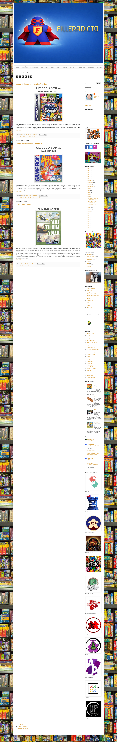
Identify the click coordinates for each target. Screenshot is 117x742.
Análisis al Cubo (90, 333)
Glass (88, 302)
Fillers (29, 265)
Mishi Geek (89, 363)
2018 (88, 217)
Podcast (91, 67)
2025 (88, 170)
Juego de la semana (24, 136)
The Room (89, 311)
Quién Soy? (88, 105)
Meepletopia (90, 359)
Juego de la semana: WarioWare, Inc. (31, 84)
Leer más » (18, 130)
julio (89, 190)
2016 (88, 221)
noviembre (90, 182)
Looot (88, 459)
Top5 (52, 67)
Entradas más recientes (22, 270)
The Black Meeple (91, 372)
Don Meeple (89, 338)
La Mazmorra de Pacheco (93, 351)
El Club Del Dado (91, 340)
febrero (90, 209)
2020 (88, 213)
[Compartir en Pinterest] (46, 135)
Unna (88, 373)
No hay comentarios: (32, 134)
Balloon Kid (22, 197)
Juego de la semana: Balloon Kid (30, 144)
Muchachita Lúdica (91, 366)
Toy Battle (96, 422)
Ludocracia (90, 458)
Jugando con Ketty (91, 347)
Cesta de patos (91, 450)
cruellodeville (90, 444)
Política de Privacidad (23, 728)
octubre (90, 184)
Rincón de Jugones (91, 368)
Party (88, 263)
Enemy (88, 298)
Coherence (89, 290)
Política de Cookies (22, 726)
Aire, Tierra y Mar (23, 205)
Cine (58, 67)
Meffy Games (90, 361)
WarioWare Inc (35, 136)
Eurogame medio (91, 258)
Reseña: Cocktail (90, 440)
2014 (88, 225)
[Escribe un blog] (41, 135)
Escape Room (90, 300)
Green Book (89, 303)
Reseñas (25, 67)
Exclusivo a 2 (90, 259)
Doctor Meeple (90, 337)
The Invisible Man (91, 309)
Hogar (88, 305)
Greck (96, 94)
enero (89, 211)
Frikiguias (89, 345)
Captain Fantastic (91, 288)
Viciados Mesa (90, 375)
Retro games (41, 197)
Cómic (72, 67)
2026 (88, 168)
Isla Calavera (97, 384)
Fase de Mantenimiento (92, 344)
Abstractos (89, 254)
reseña (32, 265)
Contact (99, 67)
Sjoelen (95, 396)
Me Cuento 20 (90, 358)
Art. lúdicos (34, 67)
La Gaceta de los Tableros (93, 349)
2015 (88, 223)
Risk (95, 409)
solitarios (89, 266)
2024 (88, 172)
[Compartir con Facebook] (45, 135)
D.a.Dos (88, 335)
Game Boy (27, 197)
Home (17, 67)
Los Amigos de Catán (92, 352)
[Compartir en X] (43, 135)
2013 (88, 227)
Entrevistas (44, 67)
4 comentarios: (32, 263)
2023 (88, 174)
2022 (88, 176)
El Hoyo (88, 292)
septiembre (91, 186)
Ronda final (89, 370)
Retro (65, 67)
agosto (90, 188)
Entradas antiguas (75, 270)
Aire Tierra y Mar (23, 265)
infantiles (89, 265)
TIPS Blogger (81, 67)
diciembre (90, 180)
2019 (88, 215)
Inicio (49, 270)
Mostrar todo (98, 469)
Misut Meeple (90, 365)
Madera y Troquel (91, 354)
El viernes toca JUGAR (92, 342)
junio (89, 192)
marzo (89, 207)
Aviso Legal (20, 724)
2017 (88, 219)
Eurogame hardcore (91, 256)
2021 (88, 178)
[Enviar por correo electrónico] (40, 135)
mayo (89, 194)
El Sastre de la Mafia (91, 294)
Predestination (90, 307)
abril (89, 196)
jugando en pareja (91, 377)
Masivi (88, 356)
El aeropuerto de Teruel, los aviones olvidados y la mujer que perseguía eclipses (93, 453)
